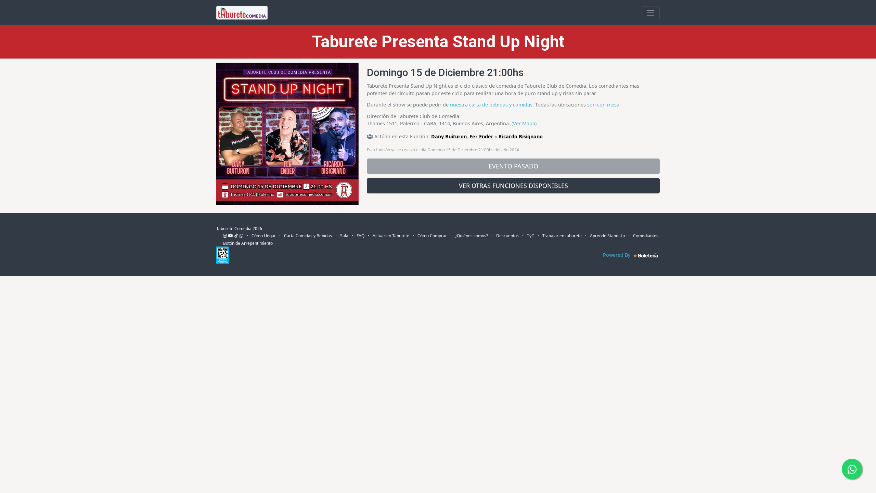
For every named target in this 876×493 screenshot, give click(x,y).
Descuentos (507, 236)
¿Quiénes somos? (471, 236)
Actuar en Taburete (391, 236)
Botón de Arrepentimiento (248, 243)
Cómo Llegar (264, 236)
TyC (530, 236)
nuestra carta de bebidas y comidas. (492, 104)
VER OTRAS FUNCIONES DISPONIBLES (513, 185)
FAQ (360, 236)
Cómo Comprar (432, 236)
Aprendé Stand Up (607, 236)
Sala (344, 236)
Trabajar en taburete (562, 236)
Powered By (617, 255)
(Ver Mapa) (524, 123)
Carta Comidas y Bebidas (308, 236)
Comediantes (645, 236)
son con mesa (603, 104)
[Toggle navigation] (651, 13)
